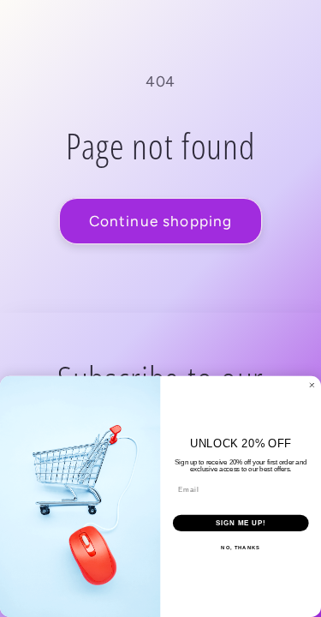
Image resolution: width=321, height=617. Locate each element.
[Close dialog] (312, 385)
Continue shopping (161, 221)
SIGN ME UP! (240, 522)
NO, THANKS (240, 548)
